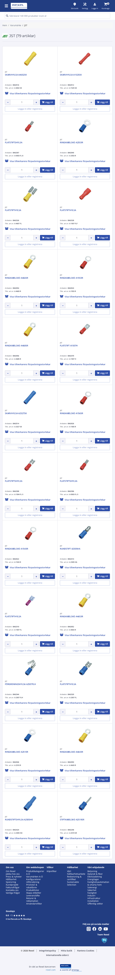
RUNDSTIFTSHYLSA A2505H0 (19, 819)
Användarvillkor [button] (34, 903)
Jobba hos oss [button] (13, 874)
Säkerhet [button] (91, 890)
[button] (6, 6)
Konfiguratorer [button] (33, 879)
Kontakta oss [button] (12, 890)
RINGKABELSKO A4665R (16, 277)
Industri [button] (91, 895)
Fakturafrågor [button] (12, 887)
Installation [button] (93, 901)
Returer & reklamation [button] (32, 899)
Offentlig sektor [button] (95, 903)
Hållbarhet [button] (11, 879)
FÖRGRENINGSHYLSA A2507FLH (20, 684)
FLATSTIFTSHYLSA (13, 142)
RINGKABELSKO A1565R (71, 413)
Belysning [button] (92, 871)
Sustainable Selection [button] (73, 883)
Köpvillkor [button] (52, 871)
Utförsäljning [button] (32, 882)
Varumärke (15, 25)
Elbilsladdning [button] (94, 876)
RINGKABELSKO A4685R (16, 345)
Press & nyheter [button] (14, 876)
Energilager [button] (93, 879)
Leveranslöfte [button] (33, 895)
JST (6, 72)
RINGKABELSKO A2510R (16, 751)
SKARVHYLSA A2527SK (16, 413)
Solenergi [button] (92, 887)
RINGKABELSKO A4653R (71, 616)
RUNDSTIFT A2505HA (70, 548)
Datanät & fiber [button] (95, 874)
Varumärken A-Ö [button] (34, 876)
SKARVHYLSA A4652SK (16, 74)
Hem (4, 25)
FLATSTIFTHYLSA (13, 210)
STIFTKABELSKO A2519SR (72, 819)
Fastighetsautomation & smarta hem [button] (98, 883)
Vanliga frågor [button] (13, 893)
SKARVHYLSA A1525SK (71, 74)
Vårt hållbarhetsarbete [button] (76, 872)
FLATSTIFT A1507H (69, 345)
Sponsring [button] (11, 882)
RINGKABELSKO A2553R (71, 142)
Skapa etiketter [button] (33, 893)
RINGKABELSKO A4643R (71, 751)
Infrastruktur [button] (93, 898)
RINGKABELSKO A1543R (16, 548)
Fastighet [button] (92, 893)
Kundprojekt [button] (12, 884)
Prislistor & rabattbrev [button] (31, 886)
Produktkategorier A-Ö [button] (35, 872)
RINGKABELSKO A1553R (71, 277)
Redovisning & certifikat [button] (74, 878)
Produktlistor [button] (32, 890)
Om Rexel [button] (10, 871)
